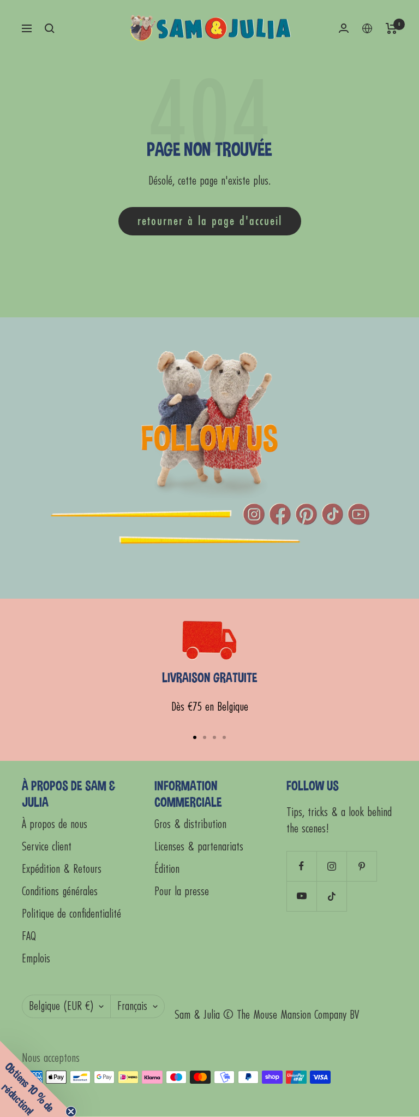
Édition (166, 869)
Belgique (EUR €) (61, 1006)
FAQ (29, 936)
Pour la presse (181, 892)
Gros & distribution (190, 824)
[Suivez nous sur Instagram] (331, 866)
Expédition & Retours (61, 869)
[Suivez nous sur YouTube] (301, 896)
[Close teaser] (70, 1111)
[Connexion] (344, 28)
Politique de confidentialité (71, 914)
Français (132, 1006)
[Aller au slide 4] (224, 737)
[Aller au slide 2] (204, 737)
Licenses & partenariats (198, 847)
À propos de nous (54, 824)
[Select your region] (367, 28)
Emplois (36, 959)
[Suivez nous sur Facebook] (301, 866)
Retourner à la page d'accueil (209, 221)
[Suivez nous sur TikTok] (331, 896)
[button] (38, 1079)
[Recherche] (50, 28)
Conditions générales (60, 892)
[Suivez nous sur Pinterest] (361, 866)
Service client (46, 847)
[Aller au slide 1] (194, 737)
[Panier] (391, 28)
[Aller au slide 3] (214, 737)
